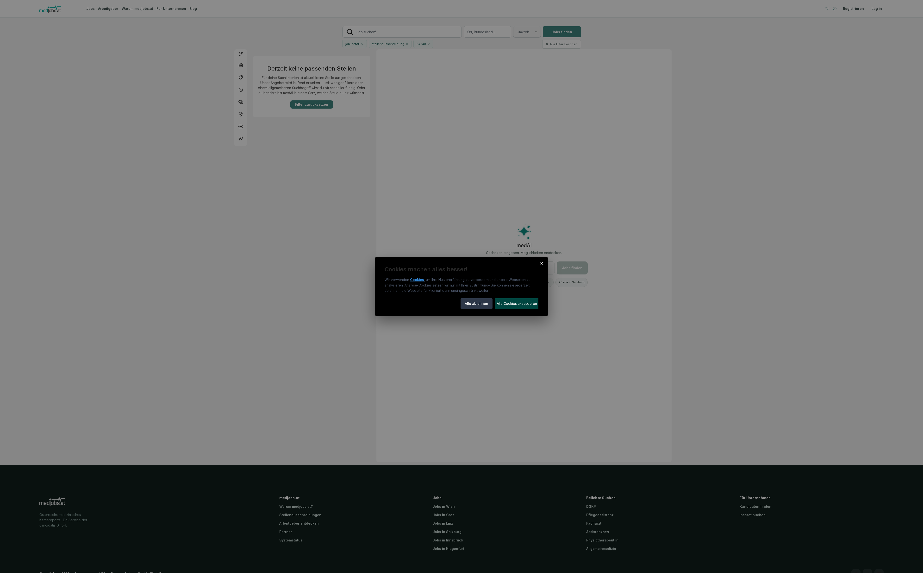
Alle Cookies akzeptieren (517, 303)
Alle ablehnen (476, 303)
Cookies (417, 280)
